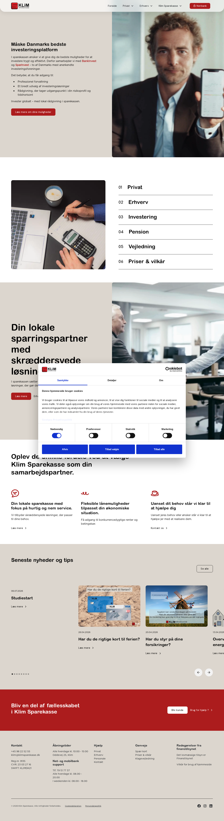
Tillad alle (159, 449)
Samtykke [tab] (63, 380)
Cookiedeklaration (73, 806)
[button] (128, 6)
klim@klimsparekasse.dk (25, 755)
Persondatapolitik (93, 806)
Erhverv (98, 755)
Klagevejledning (144, 758)
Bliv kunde (177, 710)
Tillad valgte (112, 449)
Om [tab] (161, 380)
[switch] (93, 435)
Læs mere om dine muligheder (33, 112)
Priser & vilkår (143, 755)
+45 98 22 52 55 (20, 751)
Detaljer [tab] (112, 380)
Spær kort (141, 751)
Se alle (205, 568)
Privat (97, 751)
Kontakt (98, 762)
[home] (20, 6)
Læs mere (21, 396)
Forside (112, 6)
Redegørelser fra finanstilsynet (189, 747)
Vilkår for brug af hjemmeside (194, 764)
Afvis (65, 449)
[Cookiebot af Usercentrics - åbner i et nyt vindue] (167, 369)
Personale (100, 758)
